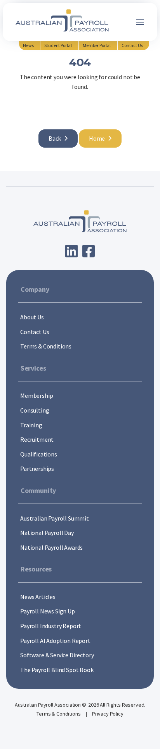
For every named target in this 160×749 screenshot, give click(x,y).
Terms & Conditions (59, 713)
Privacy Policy (107, 713)
